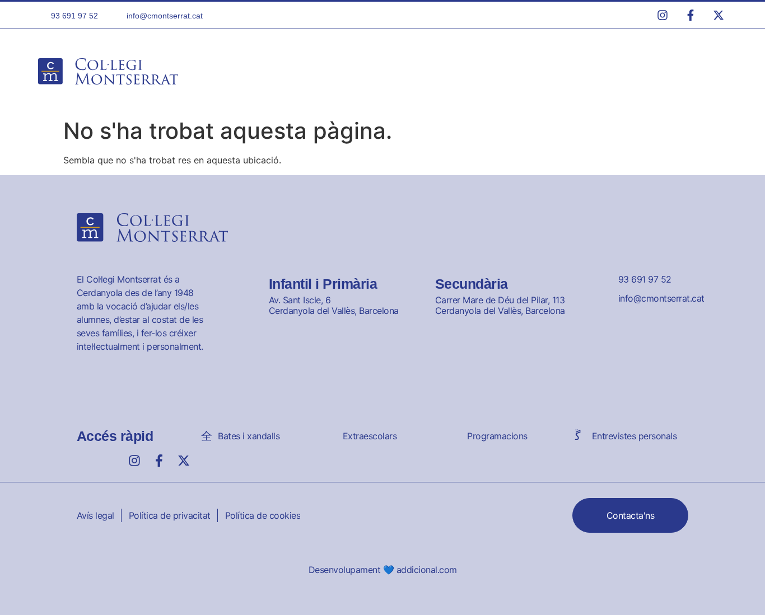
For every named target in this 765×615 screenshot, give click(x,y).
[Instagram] (134, 460)
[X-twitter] (184, 460)
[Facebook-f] (159, 460)
